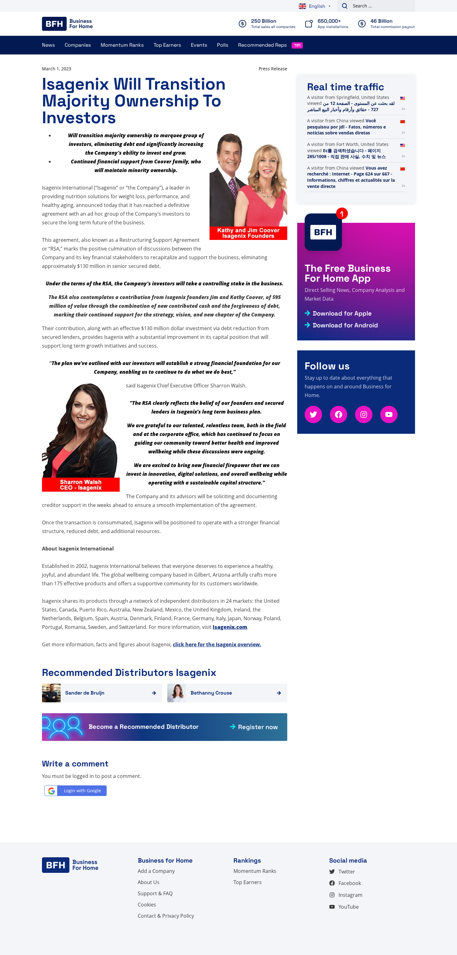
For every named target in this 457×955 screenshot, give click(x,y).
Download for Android (345, 325)
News (48, 45)
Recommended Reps (262, 45)
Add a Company (156, 871)
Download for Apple (342, 313)
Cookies (147, 904)
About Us (148, 882)
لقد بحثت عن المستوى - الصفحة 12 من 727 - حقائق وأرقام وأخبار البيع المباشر (351, 106)
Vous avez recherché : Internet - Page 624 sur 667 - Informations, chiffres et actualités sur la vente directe (351, 177)
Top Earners (167, 45)
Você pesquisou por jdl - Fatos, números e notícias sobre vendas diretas (346, 127)
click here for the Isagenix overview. (217, 644)
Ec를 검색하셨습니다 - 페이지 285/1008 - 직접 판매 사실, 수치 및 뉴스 (346, 153)
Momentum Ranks (122, 45)
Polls (222, 45)
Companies (78, 45)
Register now (258, 727)
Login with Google (82, 790)
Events (199, 45)
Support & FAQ (155, 893)
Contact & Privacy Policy (166, 915)
